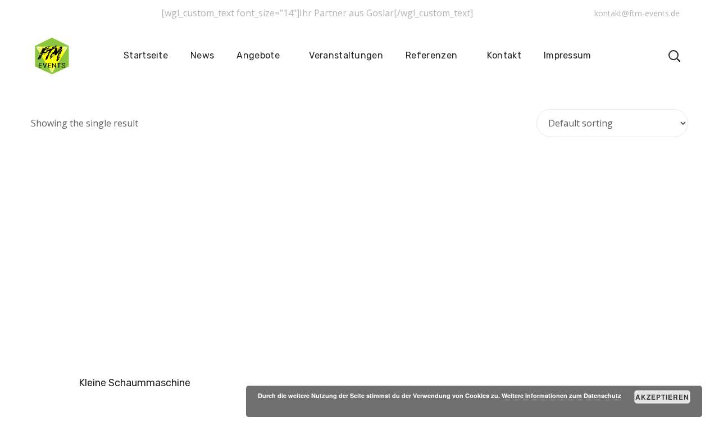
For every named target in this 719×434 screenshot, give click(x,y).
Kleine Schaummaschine (134, 383)
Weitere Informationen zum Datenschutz (561, 395)
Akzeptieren (662, 397)
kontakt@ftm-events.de (637, 13)
